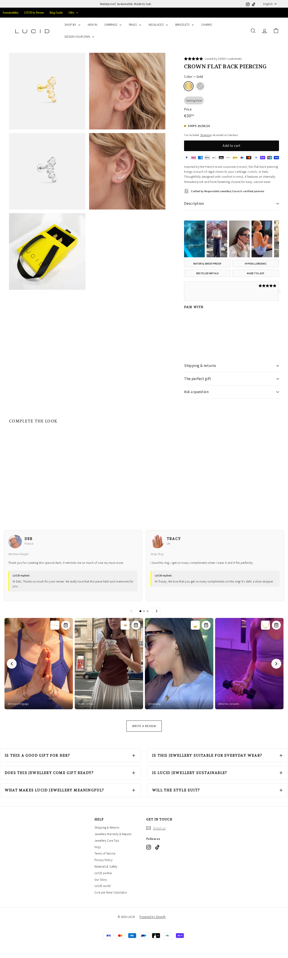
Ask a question (196, 391)
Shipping (205, 135)
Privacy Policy (103, 860)
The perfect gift (197, 378)
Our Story (100, 880)
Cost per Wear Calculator (110, 892)
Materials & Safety (105, 866)
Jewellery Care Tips (106, 841)
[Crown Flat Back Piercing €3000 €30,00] (194, 331)
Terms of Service (104, 853)
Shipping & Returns (106, 827)
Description (194, 203)
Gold (188, 86)
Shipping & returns (200, 365)
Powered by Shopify (153, 917)
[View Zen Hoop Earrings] (206, 625)
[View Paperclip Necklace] (276, 625)
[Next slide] (276, 664)
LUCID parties (103, 873)
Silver (200, 86)
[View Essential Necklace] (135, 625)
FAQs (97, 847)
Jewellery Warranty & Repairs (113, 834)
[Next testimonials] (156, 611)
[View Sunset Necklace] (65, 625)
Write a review (144, 726)
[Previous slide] (12, 664)
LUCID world (102, 886)
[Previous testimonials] (131, 611)
